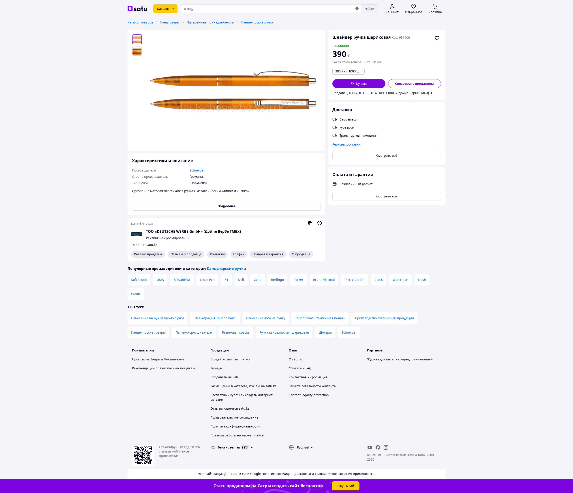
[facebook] (378, 447)
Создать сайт (346, 486)
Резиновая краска (236, 332)
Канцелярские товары (148, 332)
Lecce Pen (207, 279)
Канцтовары (170, 22)
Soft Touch (139, 279)
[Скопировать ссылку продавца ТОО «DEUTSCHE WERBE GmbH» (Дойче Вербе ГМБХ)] (310, 223)
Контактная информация (308, 377)
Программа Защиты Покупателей (158, 359)
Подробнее (226, 206)
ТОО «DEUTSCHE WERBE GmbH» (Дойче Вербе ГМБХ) (193, 231)
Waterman (400, 279)
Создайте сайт (221, 359)
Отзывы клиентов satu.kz (229, 408)
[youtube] (369, 447)
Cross (378, 279)
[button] (358, 83)
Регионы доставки (346, 144)
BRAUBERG (182, 279)
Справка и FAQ (300, 368)
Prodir (135, 294)
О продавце (301, 254)
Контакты (217, 254)
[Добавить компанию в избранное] (319, 223)
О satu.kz (296, 359)
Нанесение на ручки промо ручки (157, 318)
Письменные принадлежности (210, 22)
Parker (298, 279)
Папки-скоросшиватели (193, 332)
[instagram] (386, 447)
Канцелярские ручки (257, 22)
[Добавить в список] (437, 38)
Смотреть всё (386, 155)
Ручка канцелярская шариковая (284, 332)
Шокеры (325, 332)
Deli (241, 279)
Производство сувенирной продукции (384, 318)
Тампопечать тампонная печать (320, 318)
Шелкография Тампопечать (215, 318)
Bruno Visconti (324, 279)
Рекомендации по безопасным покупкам (163, 368)
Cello (257, 279)
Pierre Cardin (355, 279)
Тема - (229, 447)
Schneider (349, 332)
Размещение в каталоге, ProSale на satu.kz (243, 386)
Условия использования (333, 474)
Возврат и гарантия (268, 254)
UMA (160, 279)
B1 (226, 279)
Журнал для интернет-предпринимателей (400, 359)
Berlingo (277, 279)
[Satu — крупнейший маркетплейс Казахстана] (137, 8)
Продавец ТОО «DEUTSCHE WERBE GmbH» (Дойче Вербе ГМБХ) (380, 93)
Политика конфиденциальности (235, 426)
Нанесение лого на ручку (265, 318)
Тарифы (216, 368)
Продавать (218, 377)
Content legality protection (309, 395)
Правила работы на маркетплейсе (237, 435)
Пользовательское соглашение (234, 417)
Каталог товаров (140, 22)
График (238, 254)
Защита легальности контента (312, 386)
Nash (422, 279)
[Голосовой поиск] (357, 8)
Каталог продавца (148, 254)
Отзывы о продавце (186, 254)
